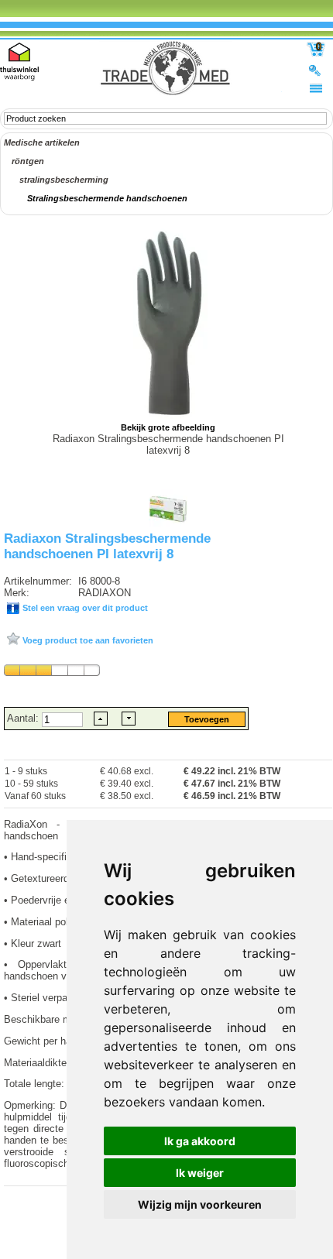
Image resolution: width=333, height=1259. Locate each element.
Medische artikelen (42, 142)
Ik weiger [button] (200, 1172)
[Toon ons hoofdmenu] (316, 87)
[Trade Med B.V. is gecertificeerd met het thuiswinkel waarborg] (19, 61)
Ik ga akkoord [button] (199, 1141)
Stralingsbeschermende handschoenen (107, 198)
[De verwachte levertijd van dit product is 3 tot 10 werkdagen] (52, 670)
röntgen (28, 161)
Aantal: (24, 718)
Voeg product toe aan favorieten (86, 640)
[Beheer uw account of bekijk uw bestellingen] (316, 69)
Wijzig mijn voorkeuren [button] (200, 1204)
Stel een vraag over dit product (84, 607)
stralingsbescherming (63, 179)
